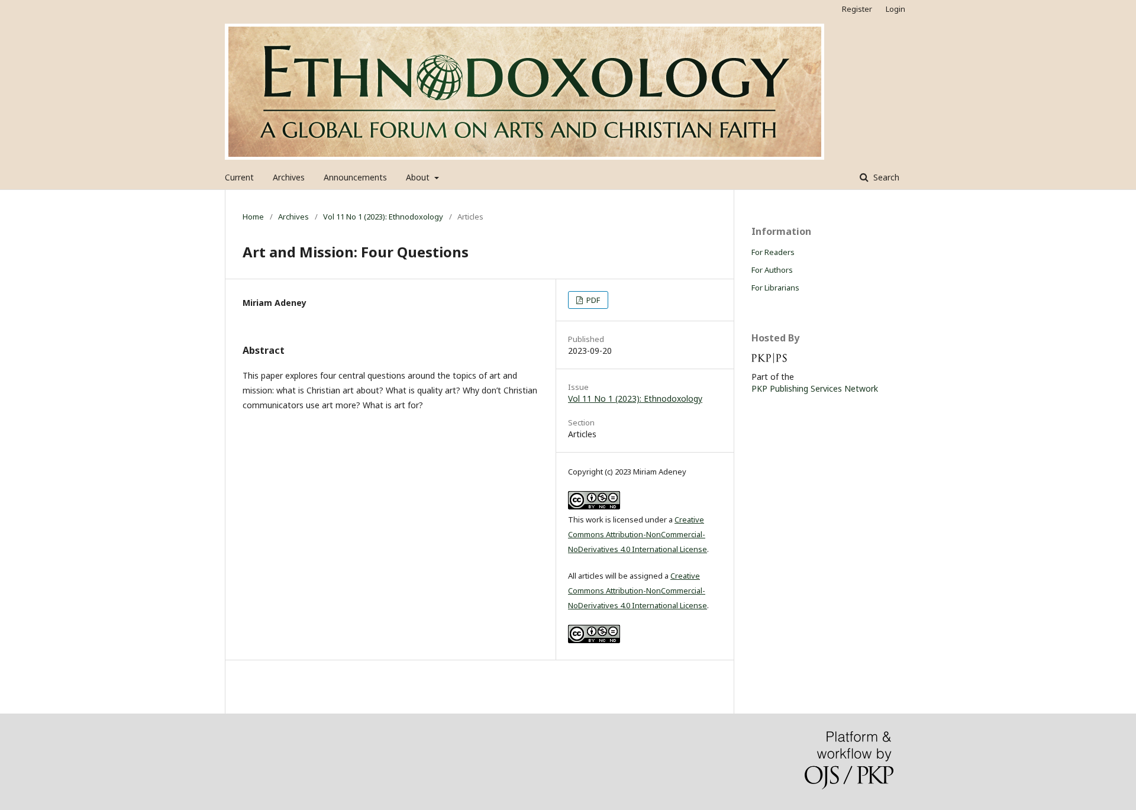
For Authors (772, 269)
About (419, 177)
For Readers (773, 252)
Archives (289, 177)
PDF (592, 300)
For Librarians (775, 287)
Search (885, 177)
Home (253, 216)
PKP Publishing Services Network (814, 388)
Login (895, 9)
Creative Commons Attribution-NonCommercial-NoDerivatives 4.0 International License (637, 534)
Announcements (355, 177)
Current (239, 177)
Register (857, 9)
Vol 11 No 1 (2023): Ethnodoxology (383, 216)
